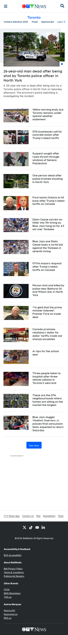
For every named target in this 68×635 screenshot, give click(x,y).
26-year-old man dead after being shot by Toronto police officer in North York (32, 75)
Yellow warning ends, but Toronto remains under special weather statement (47, 114)
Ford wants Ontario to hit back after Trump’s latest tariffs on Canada (48, 201)
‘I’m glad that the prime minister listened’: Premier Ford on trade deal (47, 312)
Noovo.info (9, 610)
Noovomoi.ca (10, 614)
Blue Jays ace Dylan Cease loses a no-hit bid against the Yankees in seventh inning (47, 246)
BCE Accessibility (13, 555)
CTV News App (12, 516)
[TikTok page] (31, 527)
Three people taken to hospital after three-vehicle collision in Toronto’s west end (46, 378)
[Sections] (6, 6)
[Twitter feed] (24, 527)
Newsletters (49, 516)
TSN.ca (8, 597)
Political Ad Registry (14, 576)
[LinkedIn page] (43, 527)
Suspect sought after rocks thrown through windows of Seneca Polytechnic (45, 158)
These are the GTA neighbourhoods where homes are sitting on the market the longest (47, 400)
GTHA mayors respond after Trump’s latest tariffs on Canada (47, 267)
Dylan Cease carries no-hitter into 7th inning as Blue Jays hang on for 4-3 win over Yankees (48, 224)
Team (61, 516)
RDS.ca (7, 618)
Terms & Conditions (14, 572)
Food (34, 22)
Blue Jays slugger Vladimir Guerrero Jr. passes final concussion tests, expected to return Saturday (48, 424)
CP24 (6, 589)
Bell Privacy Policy (13, 568)
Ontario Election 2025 (16, 22)
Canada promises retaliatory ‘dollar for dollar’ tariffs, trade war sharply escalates (47, 334)
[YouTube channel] (37, 527)
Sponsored (47, 22)
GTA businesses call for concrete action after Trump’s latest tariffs (47, 135)
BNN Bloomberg (12, 593)
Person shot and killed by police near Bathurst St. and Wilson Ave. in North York (48, 290)
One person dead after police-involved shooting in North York (47, 179)
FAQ (38, 516)
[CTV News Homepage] (34, 6)
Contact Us (28, 516)
